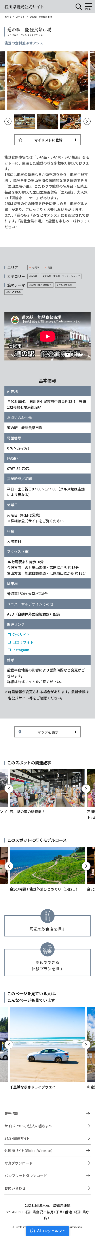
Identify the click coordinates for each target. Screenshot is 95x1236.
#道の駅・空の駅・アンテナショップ (61, 276)
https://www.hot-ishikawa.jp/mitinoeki (47, 791)
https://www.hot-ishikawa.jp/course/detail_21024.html (47, 869)
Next (85, 80)
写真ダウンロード (18, 1163)
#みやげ (33, 276)
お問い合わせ (15, 1188)
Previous (9, 80)
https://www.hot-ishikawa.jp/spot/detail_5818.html (47, 1048)
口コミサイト (23, 642)
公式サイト (21, 634)
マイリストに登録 (48, 140)
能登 (50, 267)
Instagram (20, 649)
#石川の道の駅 (13, 292)
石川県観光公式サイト (24, 7)
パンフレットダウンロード (25, 1175)
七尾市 (35, 267)
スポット (20, 16)
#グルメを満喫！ (65, 285)
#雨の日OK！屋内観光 (40, 285)
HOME (7, 16)
